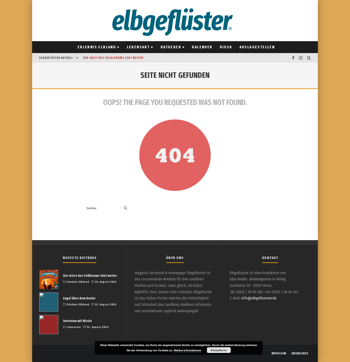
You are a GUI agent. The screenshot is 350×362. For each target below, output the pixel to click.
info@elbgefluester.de (258, 298)
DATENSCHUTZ (299, 353)
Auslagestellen (257, 47)
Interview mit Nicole (77, 321)
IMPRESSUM (278, 353)
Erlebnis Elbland (97, 47)
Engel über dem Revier (79, 298)
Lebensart (138, 47)
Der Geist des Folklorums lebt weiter (113, 58)
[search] (125, 208)
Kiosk (226, 47)
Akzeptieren (218, 350)
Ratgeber (171, 47)
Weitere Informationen (187, 350)
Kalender (202, 47)
